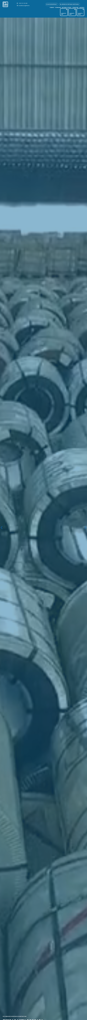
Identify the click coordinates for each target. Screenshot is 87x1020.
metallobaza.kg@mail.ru (24, 5)
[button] (2, 527)
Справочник (75, 7)
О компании (58, 7)
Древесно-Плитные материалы (70, 4)
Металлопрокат (52, 4)
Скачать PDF (63, 14)
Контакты (81, 7)
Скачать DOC (71, 14)
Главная (52, 7)
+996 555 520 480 (22, 3)
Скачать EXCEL (80, 14)
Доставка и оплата (66, 7)
